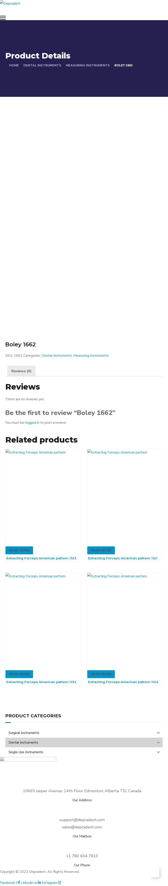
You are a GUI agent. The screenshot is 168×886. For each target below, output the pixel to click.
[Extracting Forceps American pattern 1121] (125, 494)
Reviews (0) (21, 371)
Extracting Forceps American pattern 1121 (122, 558)
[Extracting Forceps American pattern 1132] (43, 618)
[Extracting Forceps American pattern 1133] (43, 494)
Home (14, 65)
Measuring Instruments (88, 65)
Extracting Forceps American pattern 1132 (41, 682)
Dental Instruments (42, 65)
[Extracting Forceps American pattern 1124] (125, 618)
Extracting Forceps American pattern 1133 (41, 558)
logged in (32, 422)
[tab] (21, 371)
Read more (19, 550)
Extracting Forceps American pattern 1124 (123, 682)
